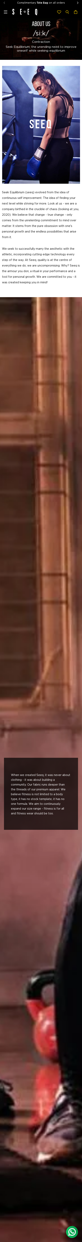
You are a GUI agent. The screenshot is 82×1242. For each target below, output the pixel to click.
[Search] (67, 12)
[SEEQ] (24, 12)
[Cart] (76, 12)
